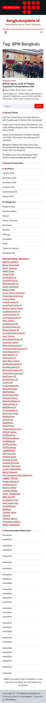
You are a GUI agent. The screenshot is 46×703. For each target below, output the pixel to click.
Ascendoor (26, 696)
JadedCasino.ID (10, 324)
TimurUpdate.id (10, 410)
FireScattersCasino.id (13, 296)
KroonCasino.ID (10, 379)
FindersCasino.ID (11, 330)
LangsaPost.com (11, 500)
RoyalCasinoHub (11, 395)
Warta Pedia (8, 271)
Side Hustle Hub (10, 503)
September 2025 (10, 192)
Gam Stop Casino (11, 361)
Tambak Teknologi (11, 466)
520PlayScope (10, 444)
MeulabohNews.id (11, 401)
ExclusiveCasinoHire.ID (14, 333)
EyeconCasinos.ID (11, 327)
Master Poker (9, 290)
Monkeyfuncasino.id (12, 370)
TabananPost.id (10, 404)
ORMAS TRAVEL (10, 478)
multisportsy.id (10, 484)
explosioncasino (10, 342)
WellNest (7, 509)
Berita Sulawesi (10, 472)
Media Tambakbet (11, 524)
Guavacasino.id (10, 354)
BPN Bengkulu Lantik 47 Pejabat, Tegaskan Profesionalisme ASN (19, 85)
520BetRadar (9, 441)
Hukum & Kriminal (10, 220)
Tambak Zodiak (10, 460)
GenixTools (8, 419)
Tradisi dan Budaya (11, 248)
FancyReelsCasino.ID (13, 339)
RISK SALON (9, 497)
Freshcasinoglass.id (12, 364)
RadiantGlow (9, 416)
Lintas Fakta (8, 274)
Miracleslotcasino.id (12, 345)
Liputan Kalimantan (12, 469)
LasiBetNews (9, 450)
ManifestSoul (9, 392)
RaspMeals (8, 422)
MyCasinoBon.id (10, 283)
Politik (5, 244)
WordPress (11, 699)
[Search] (41, 32)
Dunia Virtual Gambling (14, 293)
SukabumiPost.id (11, 481)
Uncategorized (9, 253)
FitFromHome (9, 453)
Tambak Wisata (10, 490)
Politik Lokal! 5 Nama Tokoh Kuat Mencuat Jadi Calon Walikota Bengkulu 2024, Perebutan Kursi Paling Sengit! (23, 127)
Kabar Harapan (10, 268)
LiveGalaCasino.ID (11, 311)
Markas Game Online (12, 308)
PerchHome (8, 426)
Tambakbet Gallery (12, 521)
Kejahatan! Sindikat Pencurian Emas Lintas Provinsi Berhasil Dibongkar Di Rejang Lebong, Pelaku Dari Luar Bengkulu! (22, 147)
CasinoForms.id (10, 280)
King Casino (8, 320)
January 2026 (8, 173)
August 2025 (8, 196)
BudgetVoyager (10, 388)
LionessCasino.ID (11, 314)
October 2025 (8, 187)
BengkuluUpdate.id (23, 20)
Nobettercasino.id (11, 367)
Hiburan (6, 216)
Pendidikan (7, 239)
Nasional (6, 230)
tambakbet (7, 535)
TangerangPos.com (12, 429)
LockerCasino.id (10, 302)
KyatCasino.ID (9, 376)
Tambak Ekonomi (11, 463)
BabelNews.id (9, 407)
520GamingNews (11, 438)
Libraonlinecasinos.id (13, 373)
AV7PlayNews (9, 447)
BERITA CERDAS (10, 262)
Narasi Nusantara (11, 265)
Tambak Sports (10, 518)
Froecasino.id (9, 358)
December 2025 (9, 178)
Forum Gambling (10, 286)
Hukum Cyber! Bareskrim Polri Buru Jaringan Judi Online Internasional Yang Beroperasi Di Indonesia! (21, 137)
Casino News (9, 299)
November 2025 (9, 182)
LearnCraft (8, 382)
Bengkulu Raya (9, 81)
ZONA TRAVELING (11, 494)
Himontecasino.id (11, 351)
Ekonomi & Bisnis (9, 211)
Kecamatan (7, 225)
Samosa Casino (10, 398)
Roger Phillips (10, 90)
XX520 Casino (9, 432)
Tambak (6, 515)
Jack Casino (8, 336)
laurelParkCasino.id (12, 305)
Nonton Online (9, 487)
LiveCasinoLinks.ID (12, 317)
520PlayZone (9, 435)
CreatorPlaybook (11, 385)
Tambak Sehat (9, 456)
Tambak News (9, 512)
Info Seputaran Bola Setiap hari (17, 475)
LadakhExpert (9, 506)
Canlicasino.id (9, 277)
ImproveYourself (10, 413)
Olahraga (6, 234)
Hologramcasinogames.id (15, 348)
